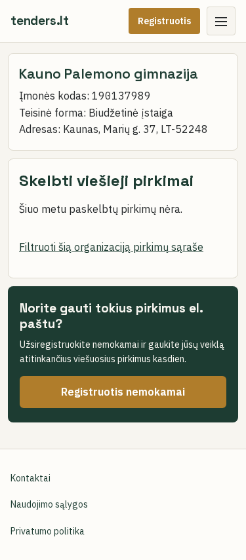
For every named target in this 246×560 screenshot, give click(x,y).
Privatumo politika (47, 531)
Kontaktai (30, 478)
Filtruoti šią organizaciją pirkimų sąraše (111, 246)
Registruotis (164, 21)
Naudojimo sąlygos (49, 504)
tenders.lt (39, 20)
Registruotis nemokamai (123, 391)
